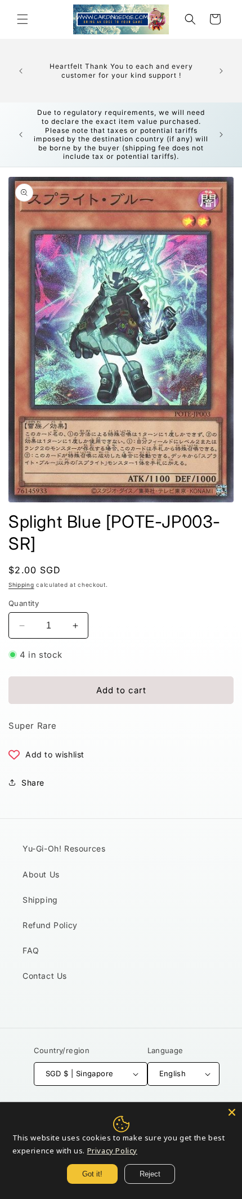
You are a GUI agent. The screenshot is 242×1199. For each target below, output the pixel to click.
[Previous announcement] (20, 71)
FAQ (31, 950)
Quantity (23, 603)
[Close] (231, 1112)
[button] (22, 19)
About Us (41, 874)
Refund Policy (50, 925)
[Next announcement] (221, 71)
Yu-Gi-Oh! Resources (64, 848)
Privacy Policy (112, 1150)
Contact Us (45, 975)
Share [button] (32, 782)
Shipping (21, 584)
